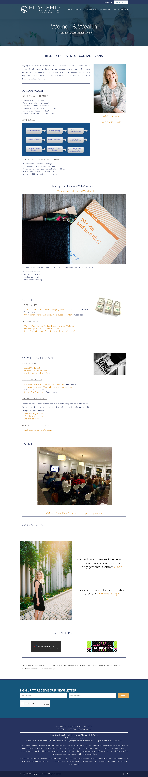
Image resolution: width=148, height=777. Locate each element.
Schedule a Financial (110, 115)
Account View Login (121, 2)
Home (69, 9)
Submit (123, 695)
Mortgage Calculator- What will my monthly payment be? (48, 387)
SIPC (96, 735)
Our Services (89, 9)
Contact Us (107, 2)
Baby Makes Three (31, 418)
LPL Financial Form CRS (74, 738)
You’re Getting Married (33, 413)
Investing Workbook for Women (38, 373)
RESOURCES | (54, 55)
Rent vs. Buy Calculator (33, 392)
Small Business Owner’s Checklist (38, 430)
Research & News (120, 9)
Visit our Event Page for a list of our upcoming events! (74, 513)
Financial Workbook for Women (37, 370)
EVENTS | (72, 55)
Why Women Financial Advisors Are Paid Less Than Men (48, 314)
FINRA (90, 735)
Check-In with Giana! (110, 121)
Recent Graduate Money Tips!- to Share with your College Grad (51, 331)
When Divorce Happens (34, 416)
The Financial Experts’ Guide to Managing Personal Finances (49, 309)
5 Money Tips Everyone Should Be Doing (41, 328)
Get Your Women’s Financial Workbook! (74, 191)
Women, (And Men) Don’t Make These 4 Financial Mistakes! (49, 326)
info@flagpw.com (84, 729)
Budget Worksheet (32, 368)
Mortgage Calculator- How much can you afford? (45, 384)
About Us (78, 9)
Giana (117, 567)
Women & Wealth (105, 9)
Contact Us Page (107, 594)
